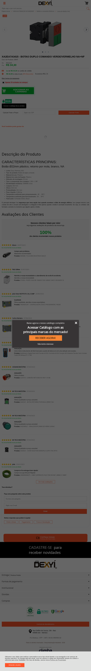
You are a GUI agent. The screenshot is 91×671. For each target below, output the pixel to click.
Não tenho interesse (45, 344)
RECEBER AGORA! (45, 338)
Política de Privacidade (58, 660)
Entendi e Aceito (15, 665)
